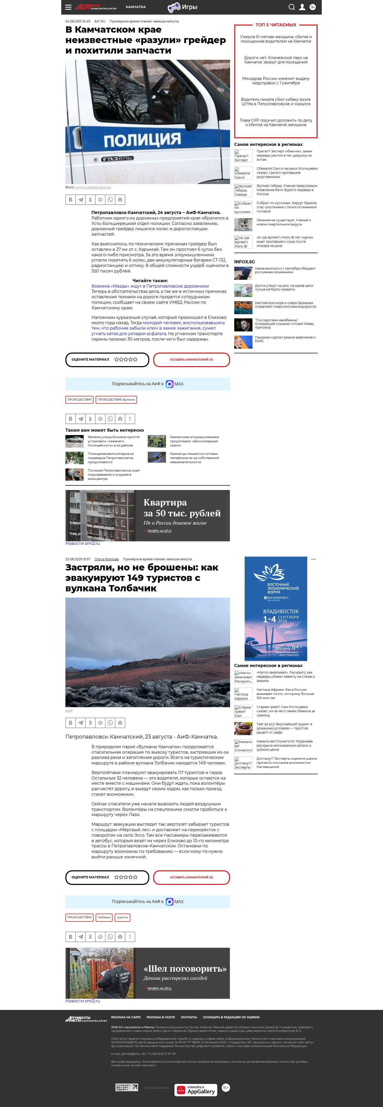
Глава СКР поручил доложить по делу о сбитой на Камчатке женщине (276, 122)
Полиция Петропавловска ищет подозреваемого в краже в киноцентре (114, 474)
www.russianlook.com (93, 187)
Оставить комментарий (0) (191, 359)
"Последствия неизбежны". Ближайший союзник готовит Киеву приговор (284, 323)
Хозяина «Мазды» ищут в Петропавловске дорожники (150, 286)
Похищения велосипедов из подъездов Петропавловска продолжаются (111, 458)
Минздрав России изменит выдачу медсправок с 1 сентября (276, 80)
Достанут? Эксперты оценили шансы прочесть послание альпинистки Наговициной (287, 763)
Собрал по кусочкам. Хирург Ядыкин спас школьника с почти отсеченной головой (287, 207)
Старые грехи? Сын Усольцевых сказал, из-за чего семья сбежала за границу (286, 711)
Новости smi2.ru (82, 543)
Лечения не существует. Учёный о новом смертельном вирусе (284, 222)
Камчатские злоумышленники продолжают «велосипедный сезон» (194, 441)
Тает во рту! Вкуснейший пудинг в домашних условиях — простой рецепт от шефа (284, 728)
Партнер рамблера (156, 1087)
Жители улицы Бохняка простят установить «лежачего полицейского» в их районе (114, 441)
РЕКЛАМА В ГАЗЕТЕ (161, 1017)
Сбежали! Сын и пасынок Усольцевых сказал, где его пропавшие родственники (287, 172)
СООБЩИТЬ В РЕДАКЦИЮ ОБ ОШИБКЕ (231, 1017)
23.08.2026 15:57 (77, 559)
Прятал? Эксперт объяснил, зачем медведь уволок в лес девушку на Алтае (284, 155)
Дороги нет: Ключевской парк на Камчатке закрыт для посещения (276, 60)
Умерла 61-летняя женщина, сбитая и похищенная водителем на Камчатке (276, 39)
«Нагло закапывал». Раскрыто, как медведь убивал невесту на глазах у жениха (286, 676)
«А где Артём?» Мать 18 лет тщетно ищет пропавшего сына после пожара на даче (285, 241)
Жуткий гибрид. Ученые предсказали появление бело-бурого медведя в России (287, 190)
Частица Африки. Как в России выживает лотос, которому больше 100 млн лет (285, 694)
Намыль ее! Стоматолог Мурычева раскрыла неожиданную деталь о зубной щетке (285, 745)
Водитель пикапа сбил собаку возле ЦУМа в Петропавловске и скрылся (276, 101)
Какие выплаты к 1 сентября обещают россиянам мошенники (285, 270)
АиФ (69, 710)
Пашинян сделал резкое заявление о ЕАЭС (285, 339)
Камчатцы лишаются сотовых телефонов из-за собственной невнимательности (194, 458)
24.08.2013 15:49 (77, 21)
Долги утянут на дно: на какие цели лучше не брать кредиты (284, 287)
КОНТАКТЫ (189, 1017)
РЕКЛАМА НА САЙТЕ (126, 1017)
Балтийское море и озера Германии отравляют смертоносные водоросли (285, 304)
